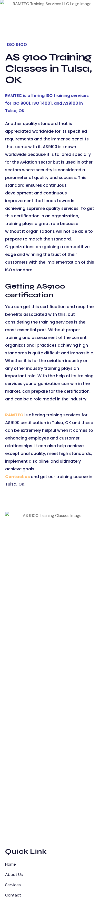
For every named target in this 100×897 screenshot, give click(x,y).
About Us (14, 874)
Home (10, 864)
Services (13, 884)
